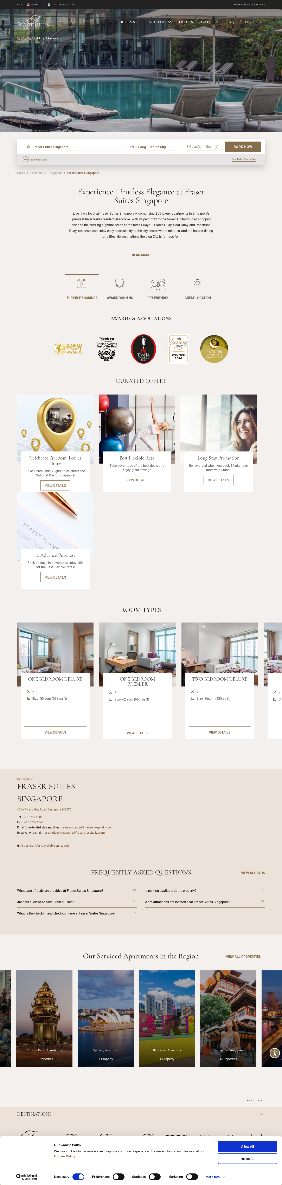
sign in (260, 5)
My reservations (65, 5)
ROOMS (128, 22)
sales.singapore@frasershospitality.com (87, 827)
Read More (141, 255)
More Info (213, 1177)
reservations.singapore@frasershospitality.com (74, 832)
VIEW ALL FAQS (253, 873)
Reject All (247, 1158)
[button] (135, 118)
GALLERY (209, 22)
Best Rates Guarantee (244, 159)
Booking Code (39, 159)
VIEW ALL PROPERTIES (243, 956)
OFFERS (186, 22)
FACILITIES (157, 22)
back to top (253, 1100)
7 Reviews (51, 38)
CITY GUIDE (254, 22)
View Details (55, 485)
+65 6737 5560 (34, 822)
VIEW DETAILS (55, 732)
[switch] (118, 1176)
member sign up (244, 5)
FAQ (230, 22)
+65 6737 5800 (33, 817)
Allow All (247, 1146)
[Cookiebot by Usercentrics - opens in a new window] (27, 1177)
